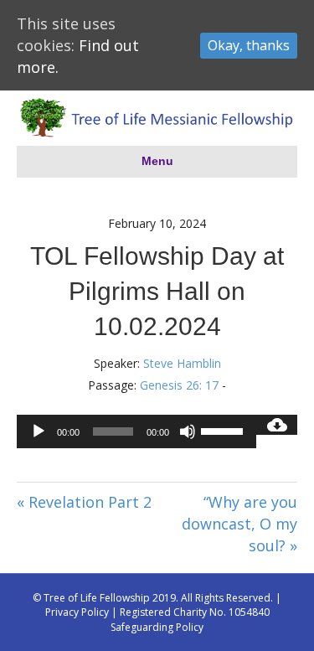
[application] (136, 431)
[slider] (224, 430)
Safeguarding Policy (157, 627)
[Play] (38, 431)
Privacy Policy (77, 612)
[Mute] (187, 431)
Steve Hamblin (182, 363)
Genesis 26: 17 (179, 385)
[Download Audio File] (276, 425)
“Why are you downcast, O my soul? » (239, 523)
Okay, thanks (249, 45)
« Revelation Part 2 (84, 502)
